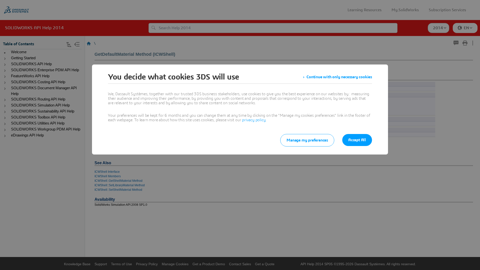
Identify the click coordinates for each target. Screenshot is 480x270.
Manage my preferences (307, 140)
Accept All (357, 140)
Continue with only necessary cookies (339, 77)
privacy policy (254, 120)
